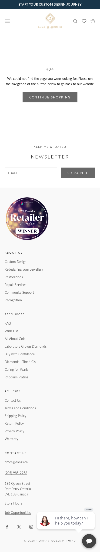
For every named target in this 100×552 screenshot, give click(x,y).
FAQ (8, 323)
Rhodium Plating (16, 377)
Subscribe (77, 173)
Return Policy (14, 423)
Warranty (11, 439)
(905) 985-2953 (16, 473)
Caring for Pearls (16, 369)
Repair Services (15, 285)
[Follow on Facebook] (7, 527)
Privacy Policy (14, 431)
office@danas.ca (16, 462)
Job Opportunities (18, 513)
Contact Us (13, 400)
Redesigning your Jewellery (24, 269)
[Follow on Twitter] (19, 527)
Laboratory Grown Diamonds (26, 346)
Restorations (14, 277)
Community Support (19, 292)
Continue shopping (50, 97)
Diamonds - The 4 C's (20, 362)
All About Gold (15, 339)
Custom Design (16, 262)
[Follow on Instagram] (31, 527)
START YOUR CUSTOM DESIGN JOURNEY (50, 4)
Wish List (11, 331)
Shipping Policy (15, 416)
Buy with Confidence (20, 354)
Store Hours (13, 503)
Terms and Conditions (20, 408)
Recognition (13, 300)
